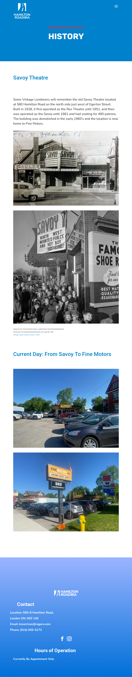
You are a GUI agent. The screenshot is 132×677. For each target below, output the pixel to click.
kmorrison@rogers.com (35, 624)
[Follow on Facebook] (62, 638)
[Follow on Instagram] (69, 638)
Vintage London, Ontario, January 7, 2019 (26, 335)
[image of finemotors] (66, 446)
